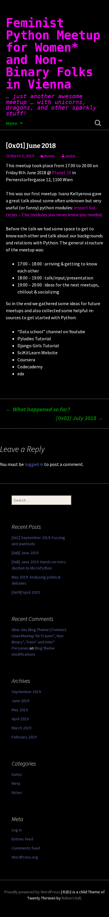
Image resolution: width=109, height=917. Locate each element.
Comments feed (26, 848)
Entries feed (22, 839)
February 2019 (24, 737)
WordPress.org (25, 857)
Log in (17, 830)
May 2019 (20, 709)
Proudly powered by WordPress (32, 891)
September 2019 (26, 691)
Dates (17, 774)
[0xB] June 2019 (25, 552)
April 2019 (20, 718)
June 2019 (20, 700)
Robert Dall (71, 898)
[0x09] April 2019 (26, 592)
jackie (70, 155)
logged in (34, 464)
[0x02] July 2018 (79, 418)
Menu (11, 123)
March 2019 (21, 728)
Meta (16, 783)
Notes (49, 155)
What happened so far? (38, 409)
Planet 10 (61, 172)
